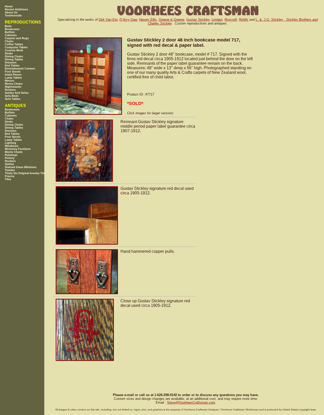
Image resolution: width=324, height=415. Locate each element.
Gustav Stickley (198, 19)
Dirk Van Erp (108, 19)
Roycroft (231, 19)
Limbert (217, 19)
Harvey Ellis (148, 19)
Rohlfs (243, 19)
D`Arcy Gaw (128, 19)
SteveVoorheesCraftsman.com (191, 402)
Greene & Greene (171, 19)
